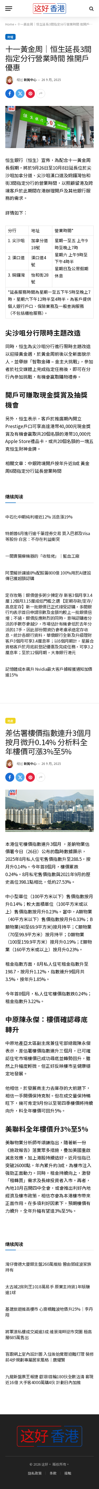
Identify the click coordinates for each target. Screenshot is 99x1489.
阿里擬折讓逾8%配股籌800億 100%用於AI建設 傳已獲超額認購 (48, 576)
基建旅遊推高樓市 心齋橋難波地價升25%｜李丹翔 (49, 1312)
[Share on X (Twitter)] (20, 93)
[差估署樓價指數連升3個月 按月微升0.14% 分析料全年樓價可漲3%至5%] (49, 811)
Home (9, 24)
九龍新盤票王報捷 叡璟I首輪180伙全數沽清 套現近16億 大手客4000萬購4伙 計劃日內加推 (49, 1379)
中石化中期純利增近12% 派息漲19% (38, 517)
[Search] (91, 8)
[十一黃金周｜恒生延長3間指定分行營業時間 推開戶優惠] (49, 127)
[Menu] (8, 8)
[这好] (49, 8)
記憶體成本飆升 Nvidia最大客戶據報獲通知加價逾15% (48, 672)
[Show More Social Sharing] (40, 93)
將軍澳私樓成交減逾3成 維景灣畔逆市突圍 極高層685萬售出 (48, 1334)
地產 (10, 721)
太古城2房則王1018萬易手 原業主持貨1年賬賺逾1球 (47, 1289)
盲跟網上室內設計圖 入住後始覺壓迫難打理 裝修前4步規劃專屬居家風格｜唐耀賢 (49, 1357)
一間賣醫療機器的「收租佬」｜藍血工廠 (42, 556)
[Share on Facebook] (9, 93)
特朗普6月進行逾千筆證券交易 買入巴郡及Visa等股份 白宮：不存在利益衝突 (47, 536)
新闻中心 (30, 79)
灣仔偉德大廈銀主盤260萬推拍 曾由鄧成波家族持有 (48, 1267)
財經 (10, 37)
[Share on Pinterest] (30, 93)
